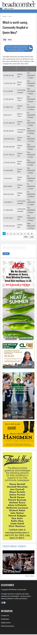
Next (26, 237)
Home (5, 16)
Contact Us (5, 615)
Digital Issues (6, 622)
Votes (10, 40)
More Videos (30, 576)
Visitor (6, 69)
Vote (19, 69)
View (4, 40)
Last (31, 237)
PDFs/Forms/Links (7, 626)
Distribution (5, 619)
